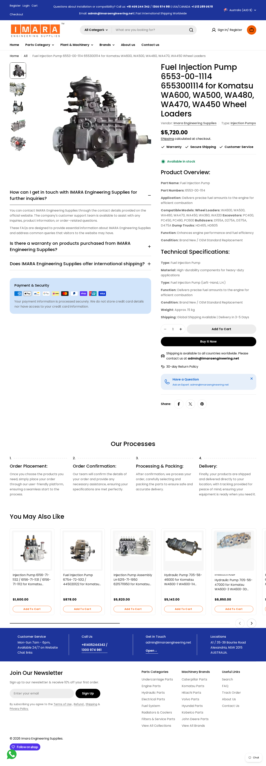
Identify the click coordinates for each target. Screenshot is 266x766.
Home (14, 56)
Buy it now (208, 341)
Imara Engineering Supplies (195, 123)
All (25, 56)
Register (15, 6)
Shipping (167, 138)
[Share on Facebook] (178, 404)
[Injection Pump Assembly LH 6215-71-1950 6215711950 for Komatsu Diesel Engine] (133, 544)
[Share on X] (190, 404)
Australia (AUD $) (240, 10)
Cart (35, 6)
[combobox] (138, 30)
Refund (79, 704)
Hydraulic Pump (225, 574)
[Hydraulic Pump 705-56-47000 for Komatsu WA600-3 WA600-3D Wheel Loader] (234, 540)
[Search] (191, 30)
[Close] (251, 378)
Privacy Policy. (19, 709)
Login (26, 6)
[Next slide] (251, 623)
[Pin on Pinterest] (202, 404)
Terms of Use (63, 704)
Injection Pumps (243, 123)
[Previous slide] (240, 623)
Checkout (16, 14)
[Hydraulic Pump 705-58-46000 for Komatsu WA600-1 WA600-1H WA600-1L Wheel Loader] (183, 546)
